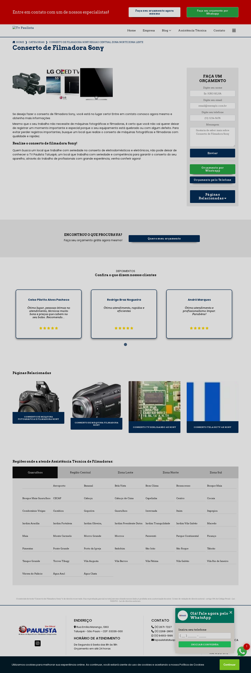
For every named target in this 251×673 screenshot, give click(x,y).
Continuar (230, 664)
